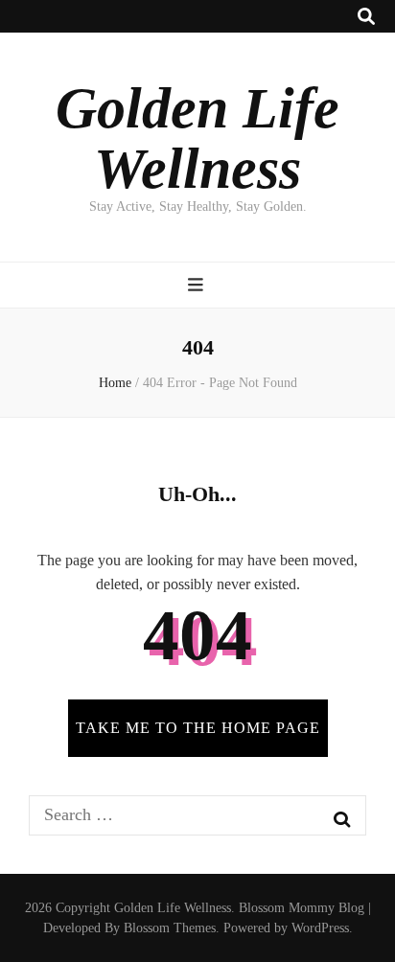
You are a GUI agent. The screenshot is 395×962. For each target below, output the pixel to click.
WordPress (320, 928)
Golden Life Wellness (197, 138)
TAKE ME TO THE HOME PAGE (198, 728)
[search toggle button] (366, 17)
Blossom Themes (170, 928)
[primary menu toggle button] (198, 285)
